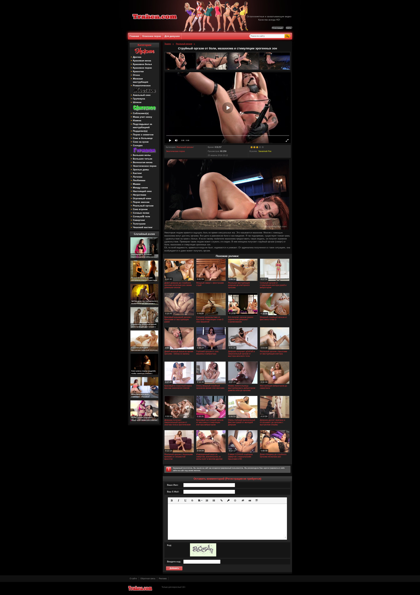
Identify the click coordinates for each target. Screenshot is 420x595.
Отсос (136, 75)
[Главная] (155, 20)
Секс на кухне (141, 141)
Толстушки (139, 223)
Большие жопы (142, 155)
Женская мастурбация (140, 80)
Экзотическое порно (145, 166)
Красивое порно (142, 67)
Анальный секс (142, 95)
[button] (171, 500)
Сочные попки (141, 213)
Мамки (136, 184)
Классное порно (151, 36)
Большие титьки (142, 158)
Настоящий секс (142, 191)
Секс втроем (140, 209)
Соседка (138, 145)
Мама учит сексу (142, 117)
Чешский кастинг (143, 227)
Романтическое (142, 85)
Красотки (138, 71)
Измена (137, 120)
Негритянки (139, 194)
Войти (288, 28)
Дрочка (137, 57)
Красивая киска (142, 60)
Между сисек (140, 187)
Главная (134, 36)
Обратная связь (147, 578)
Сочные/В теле (141, 216)
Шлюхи (137, 102)
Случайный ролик (144, 234)
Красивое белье (142, 64)
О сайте (133, 578)
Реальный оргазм (143, 205)
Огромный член (142, 198)
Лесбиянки (139, 180)
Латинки (137, 176)
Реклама (163, 578)
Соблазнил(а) (141, 113)
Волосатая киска (142, 162)
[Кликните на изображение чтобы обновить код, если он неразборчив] (203, 556)
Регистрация (277, 28)
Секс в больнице (143, 138)
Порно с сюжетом (143, 134)
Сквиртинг (139, 220)
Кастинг (137, 173)
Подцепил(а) (140, 131)
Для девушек (172, 36)
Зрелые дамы (141, 169)
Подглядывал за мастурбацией (142, 126)
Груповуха (139, 98)
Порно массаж (141, 202)
